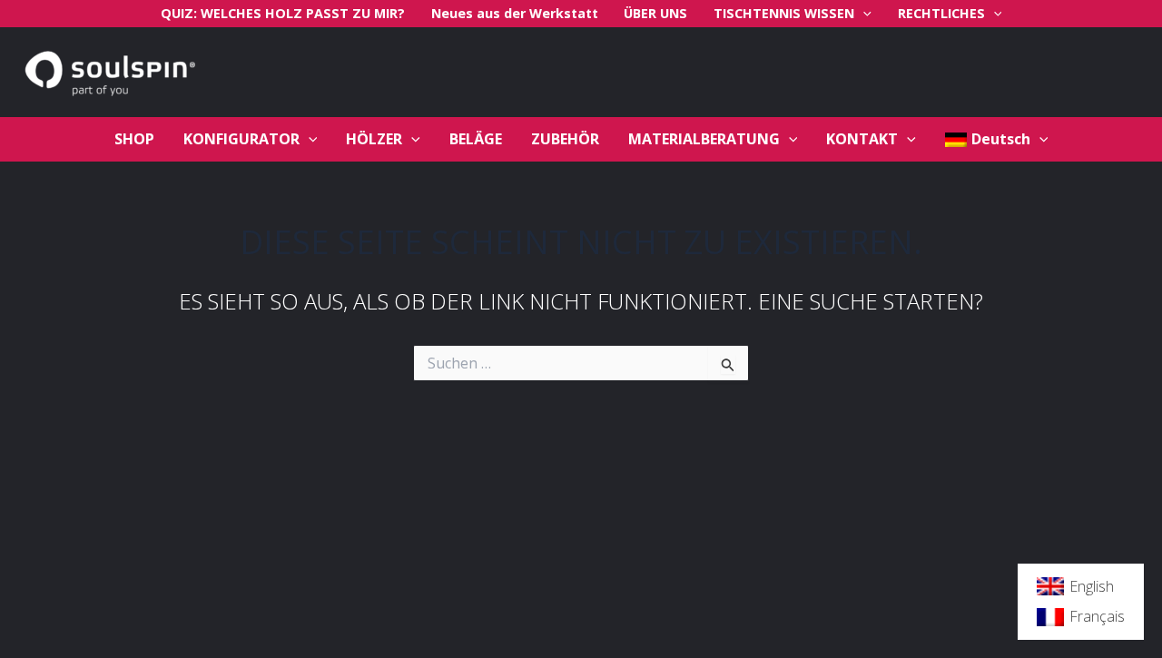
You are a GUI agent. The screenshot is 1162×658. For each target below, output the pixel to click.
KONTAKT (862, 139)
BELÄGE (475, 139)
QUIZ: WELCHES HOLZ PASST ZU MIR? (283, 13)
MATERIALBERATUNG (704, 139)
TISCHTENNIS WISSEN (784, 13)
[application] (863, 13)
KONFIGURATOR (241, 139)
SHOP (134, 139)
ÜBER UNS (655, 13)
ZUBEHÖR (565, 139)
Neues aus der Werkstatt (514, 13)
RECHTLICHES (941, 13)
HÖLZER (374, 139)
